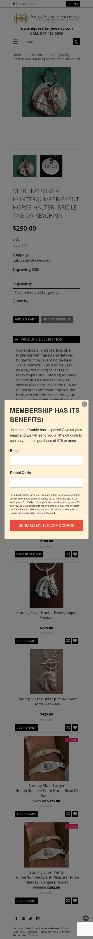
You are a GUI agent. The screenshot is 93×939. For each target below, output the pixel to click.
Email (14, 450)
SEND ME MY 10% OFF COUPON (47, 525)
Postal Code (20, 472)
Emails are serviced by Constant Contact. (33, 513)
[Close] (84, 404)
